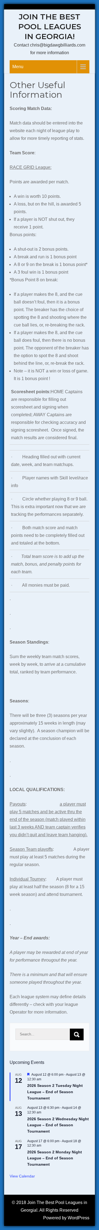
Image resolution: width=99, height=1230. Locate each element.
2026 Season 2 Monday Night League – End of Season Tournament (54, 1158)
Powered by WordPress (66, 1217)
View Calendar (22, 1176)
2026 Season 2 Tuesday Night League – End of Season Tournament (55, 1091)
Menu (17, 66)
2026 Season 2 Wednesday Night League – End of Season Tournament (58, 1125)
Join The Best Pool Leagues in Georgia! (49, 26)
